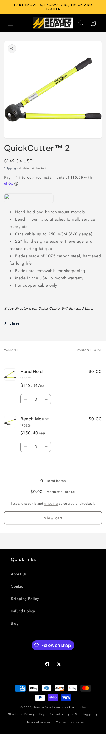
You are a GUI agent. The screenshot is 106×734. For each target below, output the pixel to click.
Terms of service (38, 722)
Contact (17, 586)
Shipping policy (86, 714)
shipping (51, 503)
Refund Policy (23, 611)
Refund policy (60, 714)
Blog (15, 623)
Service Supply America (50, 707)
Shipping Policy (25, 598)
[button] (11, 23)
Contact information (70, 722)
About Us (19, 574)
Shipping (10, 168)
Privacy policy (34, 714)
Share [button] (15, 323)
